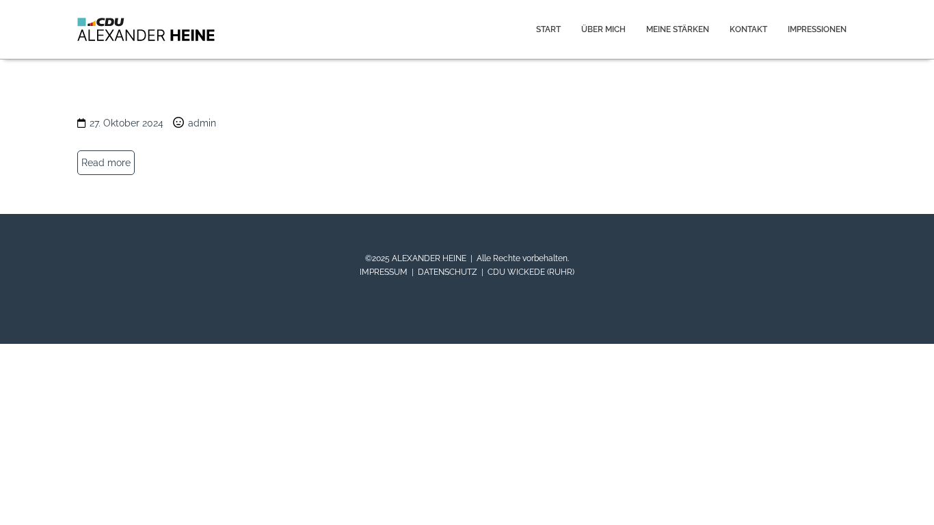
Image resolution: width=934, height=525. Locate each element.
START (548, 29)
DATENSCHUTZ (447, 272)
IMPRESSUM (384, 272)
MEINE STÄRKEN (677, 29)
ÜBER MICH (603, 29)
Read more (106, 162)
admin (202, 123)
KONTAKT (748, 29)
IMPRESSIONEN (817, 29)
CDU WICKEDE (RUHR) (531, 272)
